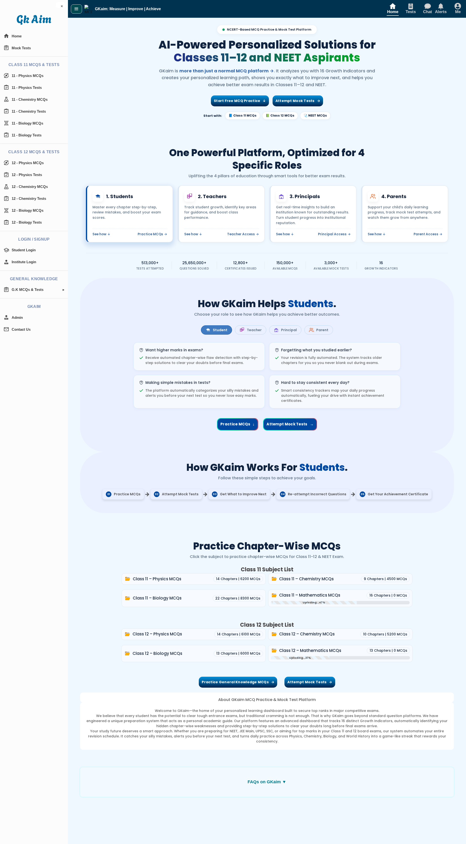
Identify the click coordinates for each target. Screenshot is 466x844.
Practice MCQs (152, 234)
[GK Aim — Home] (34, 20)
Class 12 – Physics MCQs (158, 634)
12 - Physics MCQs (28, 163)
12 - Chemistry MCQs (30, 187)
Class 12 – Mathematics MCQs (310, 650)
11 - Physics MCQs (27, 76)
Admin (17, 317)
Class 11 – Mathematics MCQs (310, 595)
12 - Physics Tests (27, 175)
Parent (322, 330)
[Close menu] (76, 9)
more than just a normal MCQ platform (226, 71)
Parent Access (428, 234)
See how (101, 234)
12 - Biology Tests (27, 222)
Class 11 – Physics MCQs (157, 579)
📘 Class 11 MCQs (243, 115)
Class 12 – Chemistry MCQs (307, 634)
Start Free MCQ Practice (240, 100)
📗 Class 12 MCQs (280, 115)
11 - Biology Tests (27, 135)
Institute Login (24, 262)
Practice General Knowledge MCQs (238, 682)
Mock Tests (21, 48)
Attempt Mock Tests (297, 100)
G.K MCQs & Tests (27, 289)
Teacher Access (243, 234)
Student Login (24, 250)
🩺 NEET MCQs (315, 115)
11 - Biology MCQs (27, 123)
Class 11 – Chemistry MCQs (306, 579)
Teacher (254, 330)
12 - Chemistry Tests (29, 198)
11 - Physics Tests (27, 87)
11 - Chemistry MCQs (30, 99)
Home (17, 36)
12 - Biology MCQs (27, 210)
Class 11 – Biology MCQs (157, 598)
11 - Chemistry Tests (29, 111)
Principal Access (334, 234)
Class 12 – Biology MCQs (158, 653)
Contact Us (21, 329)
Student (220, 330)
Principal (289, 330)
